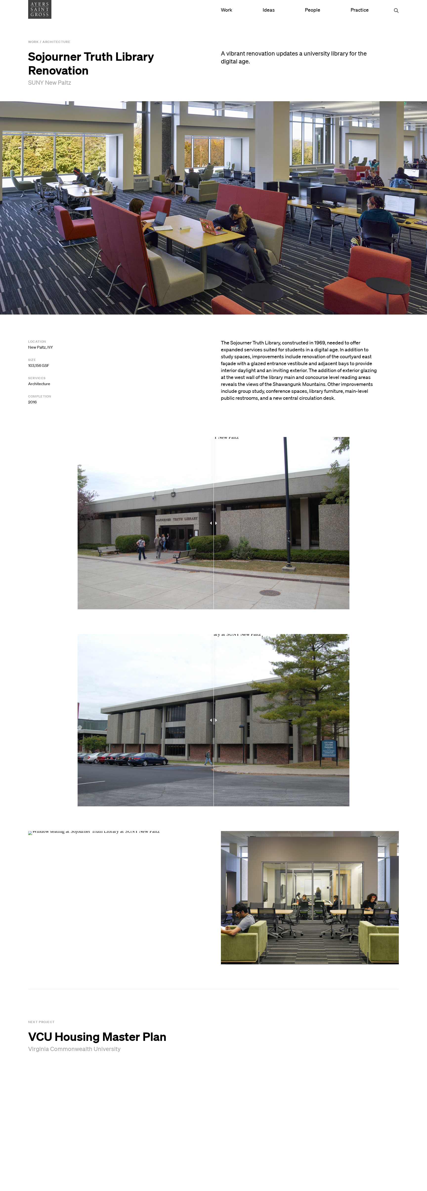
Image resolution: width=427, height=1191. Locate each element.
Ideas (269, 10)
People (312, 10)
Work (226, 10)
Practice (360, 10)
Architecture (56, 42)
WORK (33, 42)
